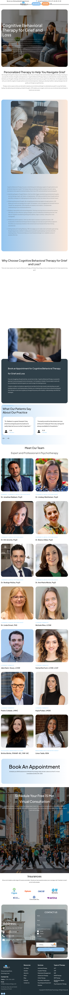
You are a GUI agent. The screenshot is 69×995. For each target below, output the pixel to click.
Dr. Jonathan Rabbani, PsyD (11, 497)
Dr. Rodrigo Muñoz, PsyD (10, 582)
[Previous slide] (4, 438)
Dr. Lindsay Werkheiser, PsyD (47, 497)
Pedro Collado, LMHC (9, 711)
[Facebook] (2, 994)
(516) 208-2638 (38, 773)
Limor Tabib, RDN (42, 753)
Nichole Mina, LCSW (43, 625)
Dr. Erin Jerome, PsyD (9, 540)
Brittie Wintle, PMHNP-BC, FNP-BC (15, 753)
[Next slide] (8, 438)
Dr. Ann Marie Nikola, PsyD (46, 582)
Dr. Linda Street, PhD (9, 625)
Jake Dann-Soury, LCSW (10, 668)
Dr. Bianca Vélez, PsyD (44, 540)
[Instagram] (4, 994)
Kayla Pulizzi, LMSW (43, 711)
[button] (10, 60)
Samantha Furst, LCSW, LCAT (47, 668)
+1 (5, 979)
